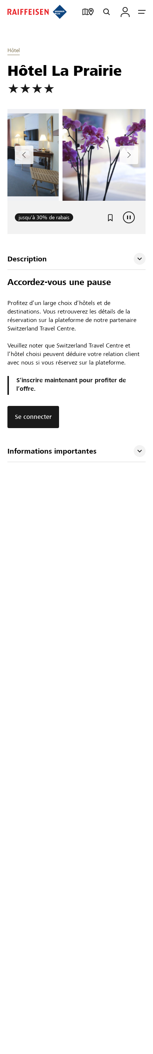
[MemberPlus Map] (88, 12)
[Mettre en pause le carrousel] (129, 217)
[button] (76, 259)
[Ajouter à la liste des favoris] (110, 217)
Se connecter (33, 416)
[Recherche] (106, 12)
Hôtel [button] (13, 50)
